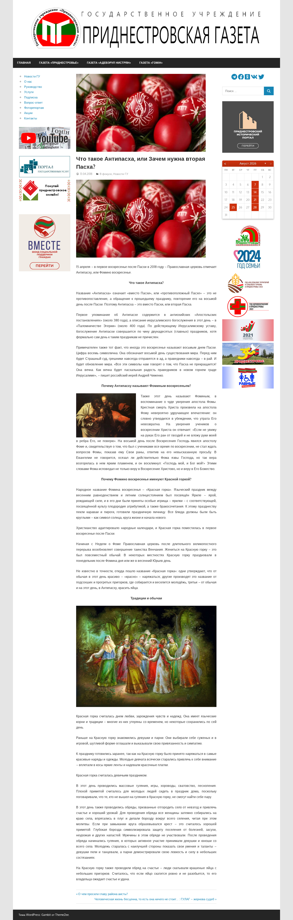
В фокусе (106, 173)
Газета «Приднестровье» (59, 62)
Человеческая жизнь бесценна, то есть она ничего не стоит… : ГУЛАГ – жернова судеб (154, 899)
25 (233, 207)
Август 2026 (248, 163)
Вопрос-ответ (33, 102)
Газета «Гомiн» (151, 62)
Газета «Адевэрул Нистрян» (109, 62)
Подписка (30, 97)
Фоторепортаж (34, 108)
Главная (24, 62)
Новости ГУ (120, 173)
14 (255, 192)
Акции (28, 113)
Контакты (30, 118)
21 (255, 200)
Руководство (33, 87)
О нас (28, 81)
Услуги (28, 92)
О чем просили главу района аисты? (103, 894)
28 (255, 207)
